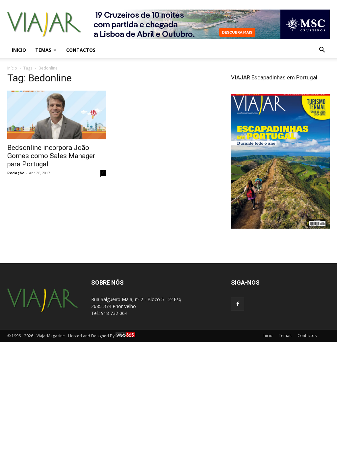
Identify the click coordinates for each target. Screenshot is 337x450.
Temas (43, 50)
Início (12, 68)
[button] (322, 50)
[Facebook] (237, 304)
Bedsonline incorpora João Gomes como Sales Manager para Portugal (51, 156)
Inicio (19, 50)
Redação (15, 172)
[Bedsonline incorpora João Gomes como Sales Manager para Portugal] (56, 115)
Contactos (80, 50)
